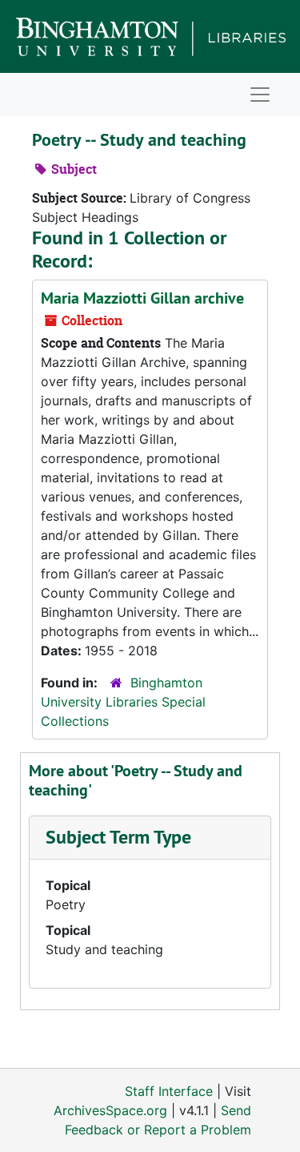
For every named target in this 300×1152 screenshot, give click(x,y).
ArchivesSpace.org (110, 1110)
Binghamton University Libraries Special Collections (123, 702)
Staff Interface (169, 1091)
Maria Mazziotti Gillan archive (142, 298)
